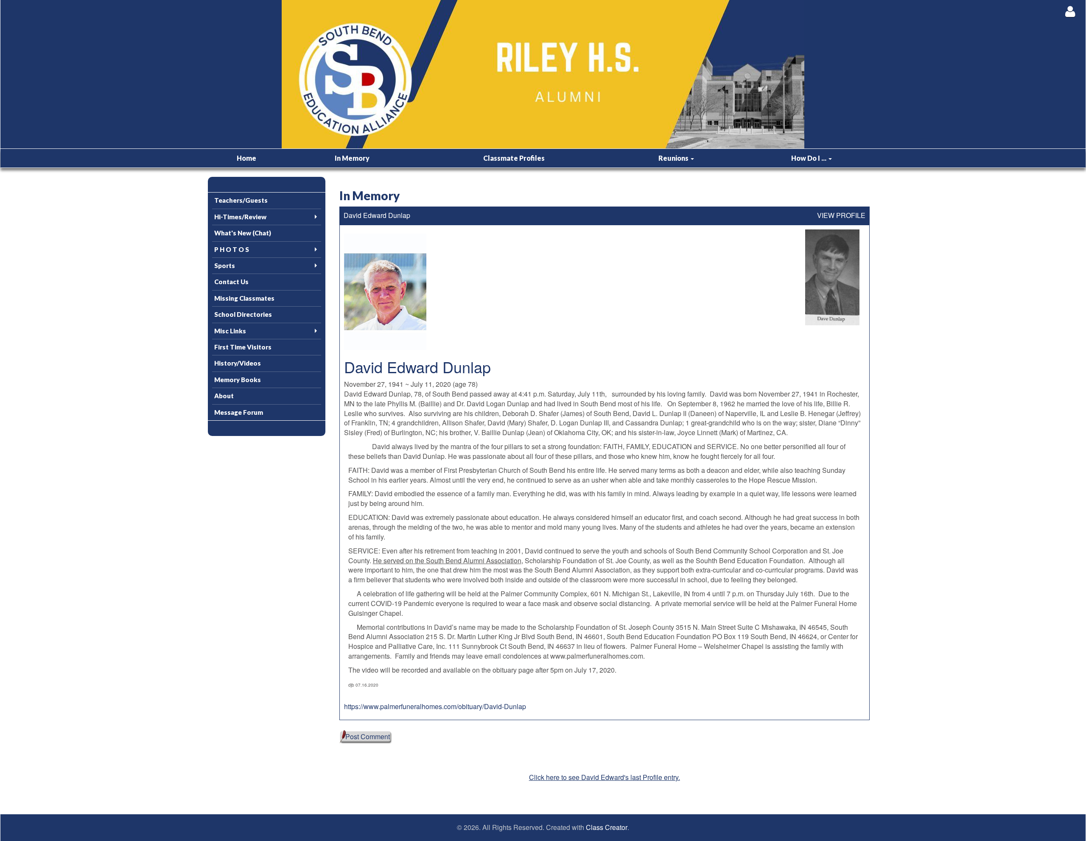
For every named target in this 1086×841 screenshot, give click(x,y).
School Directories (243, 314)
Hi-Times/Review (240, 217)
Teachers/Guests (241, 200)
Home (246, 158)
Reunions (674, 158)
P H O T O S (231, 249)
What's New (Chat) (242, 233)
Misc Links (230, 331)
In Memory (352, 158)
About (224, 396)
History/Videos (237, 363)
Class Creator (606, 827)
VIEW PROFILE (841, 215)
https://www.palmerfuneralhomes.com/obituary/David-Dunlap (435, 706)
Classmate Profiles (514, 158)
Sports (224, 265)
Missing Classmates (244, 298)
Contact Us (231, 281)
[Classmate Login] (1070, 11)
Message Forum (238, 412)
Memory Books (237, 379)
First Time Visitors (243, 347)
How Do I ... (809, 158)
